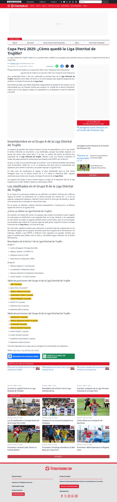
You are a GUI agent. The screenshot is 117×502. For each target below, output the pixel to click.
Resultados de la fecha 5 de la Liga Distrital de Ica (56, 389)
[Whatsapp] (73, 2)
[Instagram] (70, 2)
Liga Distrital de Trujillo (30, 350)
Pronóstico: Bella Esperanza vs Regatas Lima (93, 448)
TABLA (77, 43)
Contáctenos (18, 494)
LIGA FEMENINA (75, 6)
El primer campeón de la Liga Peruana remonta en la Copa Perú (93, 389)
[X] (67, 2)
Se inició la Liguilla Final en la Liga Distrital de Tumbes (21, 389)
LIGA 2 (38, 6)
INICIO (15, 43)
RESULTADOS (30, 2)
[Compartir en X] (67, 66)
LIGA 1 (32, 6)
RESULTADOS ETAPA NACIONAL (54, 43)
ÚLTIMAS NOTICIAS (14, 2)
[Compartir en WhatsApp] (56, 66)
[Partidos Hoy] (76, 2)
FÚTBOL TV (42, 2)
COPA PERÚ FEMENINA (96, 43)
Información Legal (18, 486)
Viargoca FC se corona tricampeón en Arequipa (57, 421)
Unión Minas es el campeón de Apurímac (98, 167)
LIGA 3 (44, 6)
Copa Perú (15, 39)
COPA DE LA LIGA (54, 6)
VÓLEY (85, 6)
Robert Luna (15, 63)
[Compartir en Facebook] (62, 66)
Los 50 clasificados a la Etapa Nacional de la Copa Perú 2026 (23, 421)
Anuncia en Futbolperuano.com (22, 482)
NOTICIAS (30, 43)
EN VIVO (53, 2)
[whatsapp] (72, 495)
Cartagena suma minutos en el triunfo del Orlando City (93, 146)
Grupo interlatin (17, 490)
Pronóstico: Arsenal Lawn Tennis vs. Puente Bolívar (22, 448)
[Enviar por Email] (72, 66)
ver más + (93, 175)
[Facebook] (61, 2)
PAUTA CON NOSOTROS (69, 486)
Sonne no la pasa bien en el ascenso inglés (99, 157)
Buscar (105, 2)
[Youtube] (64, 2)
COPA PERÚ (65, 6)
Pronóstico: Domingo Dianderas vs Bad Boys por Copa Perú (58, 448)
